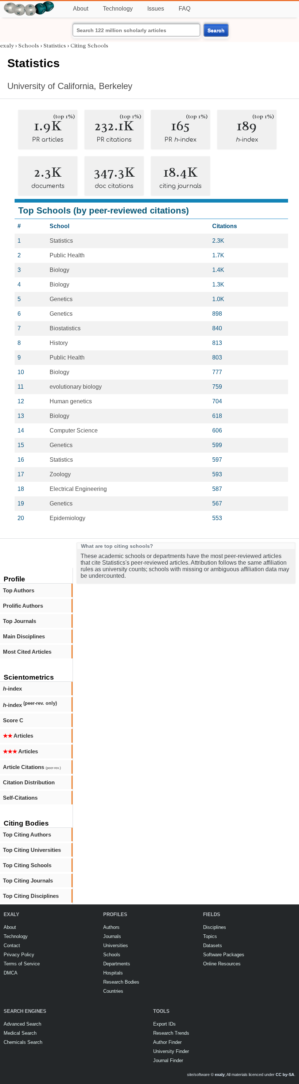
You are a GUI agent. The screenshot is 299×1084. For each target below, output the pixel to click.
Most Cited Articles (27, 652)
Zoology (60, 474)
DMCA (11, 973)
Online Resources (222, 963)
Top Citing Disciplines (31, 896)
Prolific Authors (23, 606)
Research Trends (171, 1033)
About (80, 8)
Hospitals (113, 973)
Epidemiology (67, 518)
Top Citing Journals (28, 880)
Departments (116, 963)
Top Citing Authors (27, 834)
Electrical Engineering (78, 489)
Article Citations (32, 767)
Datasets (212, 945)
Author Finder (167, 1042)
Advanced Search (22, 1024)
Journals (112, 936)
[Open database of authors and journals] (29, 4)
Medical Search (20, 1033)
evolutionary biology (76, 387)
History (59, 343)
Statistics (54, 45)
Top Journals (19, 621)
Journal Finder (168, 1060)
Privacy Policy (19, 954)
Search (216, 30)
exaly (7, 45)
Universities (115, 945)
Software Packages (223, 954)
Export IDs (164, 1024)
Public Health (67, 255)
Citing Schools (89, 45)
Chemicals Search (23, 1042)
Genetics (61, 299)
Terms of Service (22, 963)
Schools (28, 45)
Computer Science (74, 430)
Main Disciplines (24, 636)
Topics (210, 936)
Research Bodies (121, 982)
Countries (113, 991)
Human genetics (71, 401)
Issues (155, 8)
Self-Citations (20, 798)
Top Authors (18, 590)
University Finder (171, 1051)
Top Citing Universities (32, 850)
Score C (13, 720)
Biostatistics (65, 328)
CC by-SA (285, 1074)
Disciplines (214, 927)
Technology (118, 8)
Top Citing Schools (27, 865)
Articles (18, 736)
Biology (59, 270)
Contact (12, 945)
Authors (111, 927)
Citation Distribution (29, 782)
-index (12, 688)
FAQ (184, 8)
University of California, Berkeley (69, 86)
